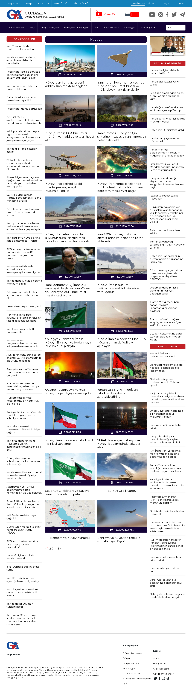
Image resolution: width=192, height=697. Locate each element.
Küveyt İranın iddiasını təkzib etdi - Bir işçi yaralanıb (69, 442)
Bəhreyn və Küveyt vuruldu (70, 538)
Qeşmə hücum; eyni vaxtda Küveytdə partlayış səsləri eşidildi (69, 391)
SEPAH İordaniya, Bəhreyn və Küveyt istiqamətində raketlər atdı (118, 443)
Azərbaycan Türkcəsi (143, 3)
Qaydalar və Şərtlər (163, 674)
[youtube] (132, 14)
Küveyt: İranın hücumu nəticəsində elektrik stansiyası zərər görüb (119, 288)
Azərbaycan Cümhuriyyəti (76, 27)
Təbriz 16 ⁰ (80, 3)
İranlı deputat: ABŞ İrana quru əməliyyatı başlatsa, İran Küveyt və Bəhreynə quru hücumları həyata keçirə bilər (68, 290)
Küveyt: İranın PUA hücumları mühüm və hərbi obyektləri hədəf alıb (69, 136)
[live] (105, 14)
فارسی (165, 3)
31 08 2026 (43, 3)
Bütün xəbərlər (16, 27)
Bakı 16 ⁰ (60, 3)
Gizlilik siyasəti (161, 669)
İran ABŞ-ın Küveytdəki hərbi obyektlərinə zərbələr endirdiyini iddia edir (120, 238)
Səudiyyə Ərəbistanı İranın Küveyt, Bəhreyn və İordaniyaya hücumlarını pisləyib (68, 342)
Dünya (32, 27)
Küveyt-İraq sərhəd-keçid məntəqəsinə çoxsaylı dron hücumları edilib (64, 187)
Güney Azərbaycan (49, 27)
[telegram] (182, 14)
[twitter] (174, 14)
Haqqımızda (14, 3)
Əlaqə (29, 3)
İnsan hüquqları (147, 27)
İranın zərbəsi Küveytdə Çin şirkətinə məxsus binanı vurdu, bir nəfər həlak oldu (121, 136)
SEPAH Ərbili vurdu (122, 491)
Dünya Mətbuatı (131, 663)
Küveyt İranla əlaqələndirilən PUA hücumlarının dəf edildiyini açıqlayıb (121, 342)
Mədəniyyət (129, 27)
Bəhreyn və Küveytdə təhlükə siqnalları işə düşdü (118, 539)
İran (96, 27)
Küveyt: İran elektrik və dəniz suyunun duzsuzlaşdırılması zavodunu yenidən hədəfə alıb (67, 238)
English (180, 3)
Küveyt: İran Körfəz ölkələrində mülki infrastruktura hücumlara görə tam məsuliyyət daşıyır (120, 187)
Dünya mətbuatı (111, 27)
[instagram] (160, 14)
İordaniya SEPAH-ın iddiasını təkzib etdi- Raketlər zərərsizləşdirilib (118, 393)
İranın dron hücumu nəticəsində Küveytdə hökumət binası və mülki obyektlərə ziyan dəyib (120, 86)
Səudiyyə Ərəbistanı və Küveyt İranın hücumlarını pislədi (67, 492)
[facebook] (167, 14)
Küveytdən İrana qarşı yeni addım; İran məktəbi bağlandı (66, 84)
